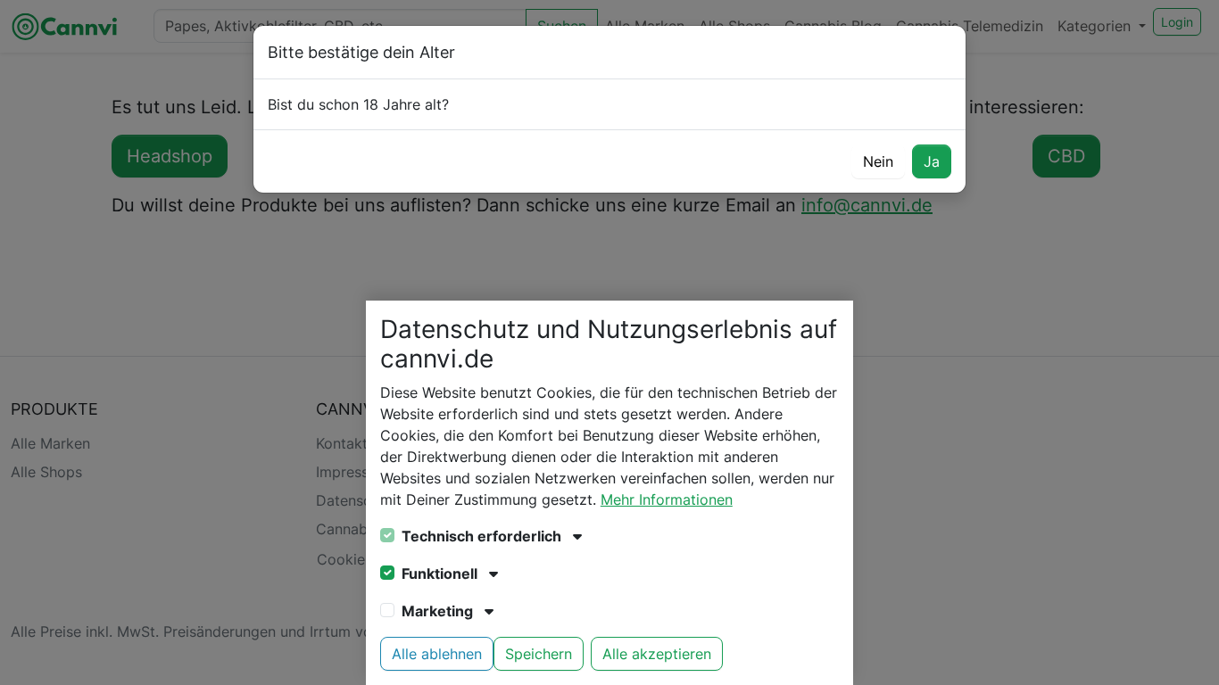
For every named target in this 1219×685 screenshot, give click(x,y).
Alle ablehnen (437, 654)
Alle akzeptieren (656, 654)
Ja (932, 161)
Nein (878, 161)
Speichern (538, 654)
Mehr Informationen (667, 499)
